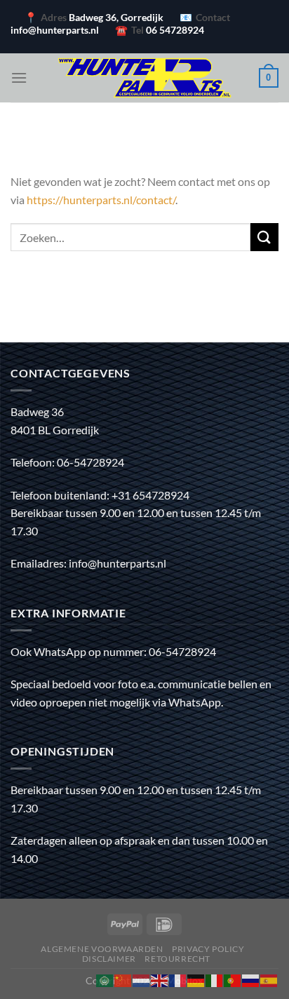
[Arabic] (105, 979)
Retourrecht (177, 958)
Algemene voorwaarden (102, 949)
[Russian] (251, 979)
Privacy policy (208, 949)
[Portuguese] (233, 979)
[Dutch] (142, 979)
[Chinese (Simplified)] (123, 979)
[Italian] (215, 979)
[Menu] (19, 77)
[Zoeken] (264, 236)
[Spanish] (269, 979)
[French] (178, 979)
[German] (196, 979)
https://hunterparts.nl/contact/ (101, 199)
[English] (160, 979)
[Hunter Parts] (144, 77)
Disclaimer (109, 958)
